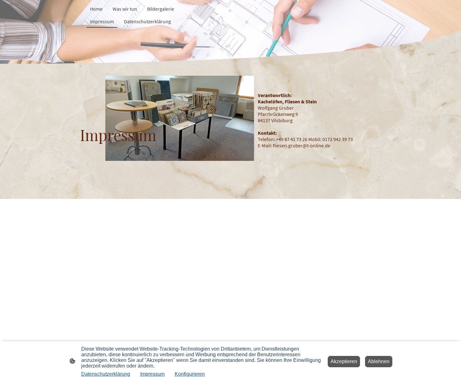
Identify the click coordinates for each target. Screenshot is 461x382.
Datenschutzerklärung (105, 374)
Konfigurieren (190, 374)
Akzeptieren (344, 361)
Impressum (152, 374)
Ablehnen (378, 361)
